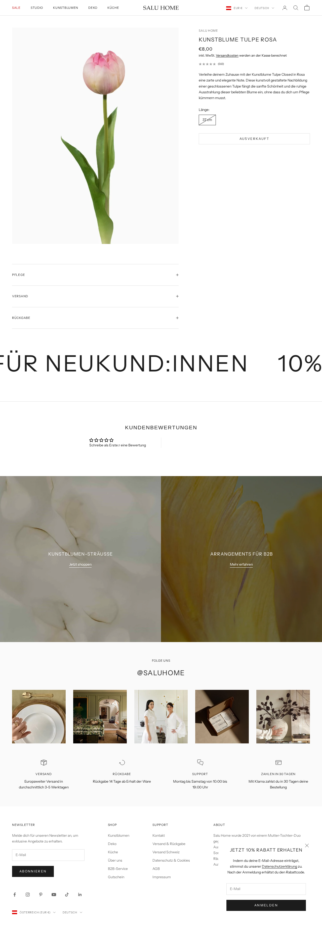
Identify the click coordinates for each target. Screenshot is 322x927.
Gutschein (116, 877)
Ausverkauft (254, 139)
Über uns (115, 860)
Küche (113, 8)
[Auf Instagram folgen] (27, 894)
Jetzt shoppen (80, 564)
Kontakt (158, 835)
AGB (156, 868)
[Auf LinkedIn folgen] (80, 894)
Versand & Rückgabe (168, 843)
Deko (92, 8)
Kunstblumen (65, 8)
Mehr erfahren (241, 564)
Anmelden (266, 905)
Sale (16, 8)
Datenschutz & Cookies (171, 860)
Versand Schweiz (166, 852)
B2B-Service (118, 868)
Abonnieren (33, 871)
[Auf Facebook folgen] (14, 894)
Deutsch (262, 8)
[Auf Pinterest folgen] (40, 894)
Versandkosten (227, 55)
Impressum (161, 877)
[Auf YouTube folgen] (53, 894)
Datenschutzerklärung (279, 866)
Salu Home (208, 30)
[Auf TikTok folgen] (66, 894)
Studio (37, 8)
